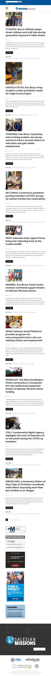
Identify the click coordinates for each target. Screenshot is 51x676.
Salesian (38, 58)
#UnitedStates (22, 115)
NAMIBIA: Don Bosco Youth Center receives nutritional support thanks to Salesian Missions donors (25, 287)
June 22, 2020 (9, 495)
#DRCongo (29, 222)
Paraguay (29, 413)
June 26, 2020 (9, 248)
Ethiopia (34, 58)
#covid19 (21, 58)
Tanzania (33, 167)
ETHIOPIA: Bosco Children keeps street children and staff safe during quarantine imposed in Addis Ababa (25, 32)
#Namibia (21, 312)
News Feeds (28, 630)
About (7, 630)
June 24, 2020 (9, 345)
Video (27, 632)
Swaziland (38, 513)
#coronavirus (15, 58)
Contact (7, 632)
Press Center (28, 627)
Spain (33, 363)
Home (7, 627)
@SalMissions (9, 58)
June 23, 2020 (9, 396)
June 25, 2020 (9, 295)
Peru (39, 265)
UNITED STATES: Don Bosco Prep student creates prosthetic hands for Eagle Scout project (24, 90)
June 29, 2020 (9, 203)
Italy (33, 464)
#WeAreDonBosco (27, 58)
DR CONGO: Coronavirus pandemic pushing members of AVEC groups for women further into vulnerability (25, 195)
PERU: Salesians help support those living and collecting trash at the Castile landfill (25, 241)
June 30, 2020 (9, 98)
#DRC (24, 222)
